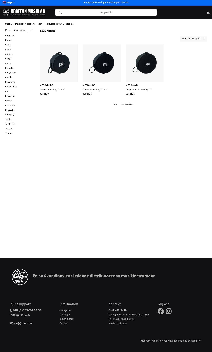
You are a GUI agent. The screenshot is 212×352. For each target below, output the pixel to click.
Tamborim (10, 124)
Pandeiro (9, 96)
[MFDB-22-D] (145, 72)
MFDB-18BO (89, 85)
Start (7, 24)
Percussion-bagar (54, 24)
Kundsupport (113, 2)
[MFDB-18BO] (101, 72)
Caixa (8, 44)
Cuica (8, 63)
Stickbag (9, 114)
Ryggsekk (10, 110)
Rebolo (8, 100)
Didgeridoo (10, 72)
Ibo (7, 91)
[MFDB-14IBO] (59, 72)
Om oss (124, 2)
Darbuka (9, 68)
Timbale (9, 133)
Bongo (8, 40)
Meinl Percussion (34, 24)
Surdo (8, 119)
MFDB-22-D (132, 85)
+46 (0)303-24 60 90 (27, 310)
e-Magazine (90, 2)
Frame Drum (11, 86)
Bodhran (70, 24)
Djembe (9, 77)
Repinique (10, 105)
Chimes (9, 54)
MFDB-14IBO (46, 85)
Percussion (18, 24)
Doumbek (10, 82)
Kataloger (101, 2)
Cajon (8, 49)
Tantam (9, 128)
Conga (8, 58)
